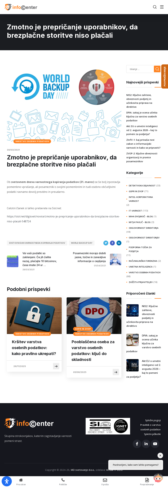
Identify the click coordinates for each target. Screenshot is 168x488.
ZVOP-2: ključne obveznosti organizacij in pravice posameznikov (141, 157)
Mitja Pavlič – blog (140, 222)
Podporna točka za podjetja (140, 249)
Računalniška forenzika (143, 260)
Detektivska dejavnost (142, 185)
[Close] (160, 455)
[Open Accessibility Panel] (7, 481)
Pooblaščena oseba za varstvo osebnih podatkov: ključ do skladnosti (93, 350)
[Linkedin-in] (146, 444)
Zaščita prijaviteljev (141, 282)
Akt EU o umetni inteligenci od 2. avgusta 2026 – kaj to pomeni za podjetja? (142, 130)
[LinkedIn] (118, 243)
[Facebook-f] (137, 444)
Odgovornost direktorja (143, 227)
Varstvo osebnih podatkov (32, 141)
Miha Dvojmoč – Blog (141, 216)
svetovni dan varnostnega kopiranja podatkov (37, 243)
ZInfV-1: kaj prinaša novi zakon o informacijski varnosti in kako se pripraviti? (143, 143)
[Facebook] (112, 243)
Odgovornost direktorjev (144, 237)
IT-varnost (135, 210)
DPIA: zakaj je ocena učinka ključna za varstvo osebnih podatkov (141, 116)
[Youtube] (155, 444)
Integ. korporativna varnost (141, 199)
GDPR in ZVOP (83, 329)
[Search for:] (143, 69)
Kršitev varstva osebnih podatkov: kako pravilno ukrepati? (34, 347)
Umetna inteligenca (141, 266)
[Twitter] (105, 243)
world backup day (81, 243)
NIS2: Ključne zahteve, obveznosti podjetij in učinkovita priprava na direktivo (139, 100)
